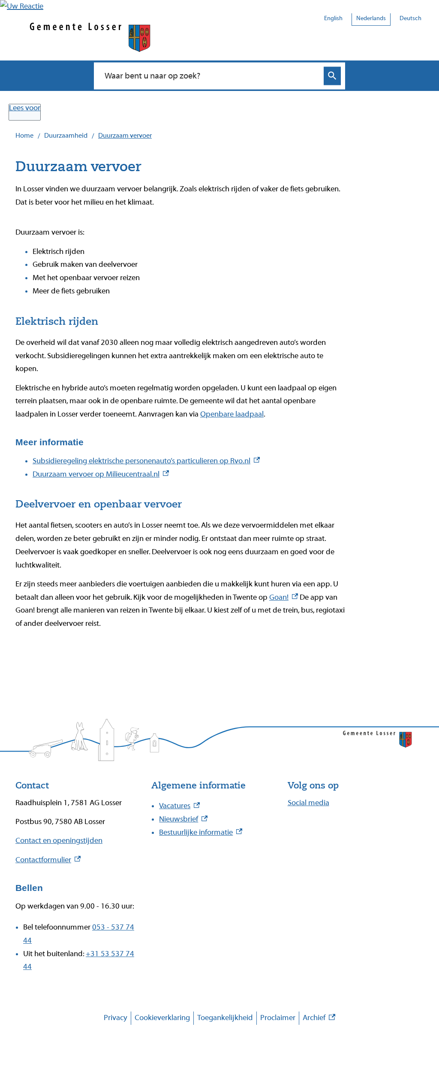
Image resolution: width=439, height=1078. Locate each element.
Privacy (115, 1017)
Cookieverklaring (162, 1017)
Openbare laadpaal (232, 414)
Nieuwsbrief (183, 819)
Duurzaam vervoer (125, 135)
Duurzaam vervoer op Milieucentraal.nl (101, 474)
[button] (21, 6)
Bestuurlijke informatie (200, 832)
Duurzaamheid (65, 135)
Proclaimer (277, 1017)
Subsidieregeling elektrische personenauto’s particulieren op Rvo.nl (146, 460)
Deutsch (410, 18)
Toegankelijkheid (225, 1017)
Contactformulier (48, 859)
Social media (308, 802)
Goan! (283, 597)
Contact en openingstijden (58, 840)
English (333, 18)
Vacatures (179, 805)
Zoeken (332, 75)
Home (24, 135)
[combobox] (210, 75)
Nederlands (371, 18)
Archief (319, 1019)
